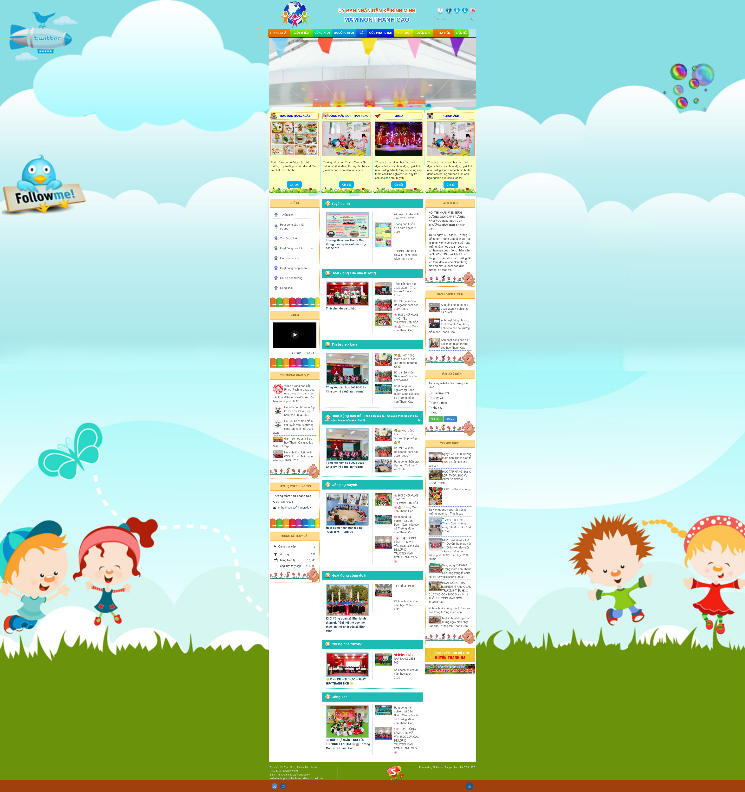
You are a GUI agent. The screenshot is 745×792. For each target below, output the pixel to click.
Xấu (434, 412)
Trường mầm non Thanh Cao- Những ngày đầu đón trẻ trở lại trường (456, 525)
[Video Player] (294, 335)
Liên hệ (461, 32)
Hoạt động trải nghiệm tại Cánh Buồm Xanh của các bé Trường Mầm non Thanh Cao (406, 393)
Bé (361, 32)
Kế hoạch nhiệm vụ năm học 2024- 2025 (406, 605)
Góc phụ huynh (380, 32)
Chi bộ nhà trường (291, 278)
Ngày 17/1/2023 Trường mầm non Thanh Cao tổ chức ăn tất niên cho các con (450, 459)
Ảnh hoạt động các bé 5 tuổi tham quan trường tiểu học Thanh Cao (455, 343)
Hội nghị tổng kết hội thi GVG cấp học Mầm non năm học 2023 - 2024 (293, 456)
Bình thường (440, 403)
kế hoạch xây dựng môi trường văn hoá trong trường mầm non (450, 610)
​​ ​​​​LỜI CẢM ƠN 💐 (404, 586)
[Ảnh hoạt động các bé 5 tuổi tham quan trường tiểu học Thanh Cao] (434, 342)
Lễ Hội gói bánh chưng (456, 489)
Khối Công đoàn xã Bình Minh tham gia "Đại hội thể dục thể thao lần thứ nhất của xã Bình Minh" (346, 624)
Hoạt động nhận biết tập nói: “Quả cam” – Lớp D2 (406, 465)
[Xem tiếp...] (419, 420)
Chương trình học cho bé (402, 416)
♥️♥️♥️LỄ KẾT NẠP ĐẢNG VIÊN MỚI (404, 658)
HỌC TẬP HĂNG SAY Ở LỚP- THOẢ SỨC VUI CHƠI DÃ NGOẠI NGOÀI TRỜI (450, 477)
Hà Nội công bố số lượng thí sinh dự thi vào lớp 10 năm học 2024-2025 (299, 411)
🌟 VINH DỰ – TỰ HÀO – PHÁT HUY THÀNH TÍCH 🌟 (346, 681)
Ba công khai (344, 32)
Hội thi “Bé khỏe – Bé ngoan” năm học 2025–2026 (406, 305)
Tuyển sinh (423, 32)
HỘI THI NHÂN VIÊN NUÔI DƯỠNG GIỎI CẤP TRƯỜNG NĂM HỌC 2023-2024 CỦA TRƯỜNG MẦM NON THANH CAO (447, 221)
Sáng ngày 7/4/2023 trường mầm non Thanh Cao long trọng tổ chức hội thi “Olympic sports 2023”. (450, 571)
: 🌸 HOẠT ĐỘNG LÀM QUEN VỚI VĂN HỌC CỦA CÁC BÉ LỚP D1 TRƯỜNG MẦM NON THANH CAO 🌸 (406, 549)
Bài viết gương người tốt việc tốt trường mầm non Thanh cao (448, 511)
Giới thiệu (301, 32)
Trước (297, 353)
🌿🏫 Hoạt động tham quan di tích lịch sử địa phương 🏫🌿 (405, 360)
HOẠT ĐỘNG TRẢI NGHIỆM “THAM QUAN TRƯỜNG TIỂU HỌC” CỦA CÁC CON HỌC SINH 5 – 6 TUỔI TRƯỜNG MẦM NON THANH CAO (450, 592)
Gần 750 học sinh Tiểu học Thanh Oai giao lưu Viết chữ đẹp (293, 442)
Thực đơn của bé (374, 416)
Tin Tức (403, 32)
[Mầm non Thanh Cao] (294, 14)
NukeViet (438, 767)
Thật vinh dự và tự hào (341, 308)
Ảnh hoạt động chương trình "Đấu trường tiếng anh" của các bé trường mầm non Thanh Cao (449, 326)
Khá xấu (437, 407)
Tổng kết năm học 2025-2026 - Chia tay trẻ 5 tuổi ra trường (405, 289)
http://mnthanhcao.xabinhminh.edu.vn (301, 778)
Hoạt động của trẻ (291, 248)
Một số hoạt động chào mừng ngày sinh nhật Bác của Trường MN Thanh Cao (449, 622)
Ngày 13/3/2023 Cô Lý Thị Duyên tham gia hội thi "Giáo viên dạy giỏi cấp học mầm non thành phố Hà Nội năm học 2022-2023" (450, 549)
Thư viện (443, 32)
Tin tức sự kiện (289, 238)
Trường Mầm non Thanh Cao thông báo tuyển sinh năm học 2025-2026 (346, 244)
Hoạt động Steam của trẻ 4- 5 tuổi (345, 420)
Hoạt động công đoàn (293, 268)
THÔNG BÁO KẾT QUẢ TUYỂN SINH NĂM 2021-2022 (405, 255)
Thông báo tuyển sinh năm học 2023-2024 (406, 228)
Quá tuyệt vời (440, 393)
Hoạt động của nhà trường (292, 226)
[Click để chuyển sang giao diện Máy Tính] (283, 786)
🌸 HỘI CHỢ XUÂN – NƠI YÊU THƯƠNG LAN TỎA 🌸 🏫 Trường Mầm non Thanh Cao (406, 322)
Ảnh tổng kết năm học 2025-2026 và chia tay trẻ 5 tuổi (454, 308)
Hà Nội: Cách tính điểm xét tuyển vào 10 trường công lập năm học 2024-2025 (293, 426)
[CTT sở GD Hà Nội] (450, 669)
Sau (310, 353)
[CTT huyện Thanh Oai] (450, 655)
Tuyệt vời (438, 398)
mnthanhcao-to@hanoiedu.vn (295, 507)
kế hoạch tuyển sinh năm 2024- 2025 (406, 216)
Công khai (322, 32)
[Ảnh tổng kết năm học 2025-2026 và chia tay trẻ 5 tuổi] (434, 307)
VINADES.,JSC (466, 767)
